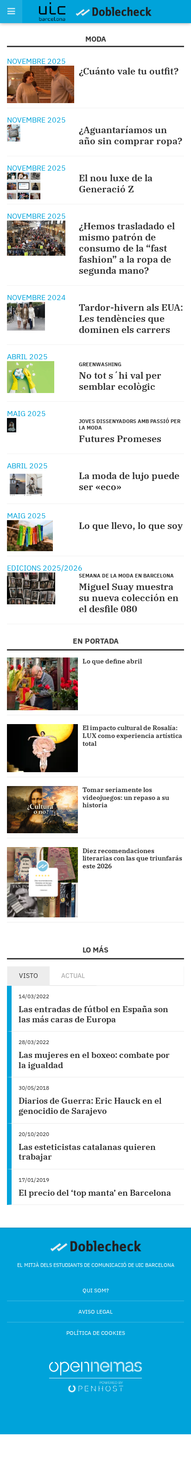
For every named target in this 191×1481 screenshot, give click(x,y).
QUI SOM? (96, 1290)
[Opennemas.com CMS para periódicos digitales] (95, 1376)
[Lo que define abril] (42, 684)
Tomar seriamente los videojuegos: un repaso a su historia (126, 798)
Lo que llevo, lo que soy (131, 525)
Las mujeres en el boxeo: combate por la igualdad (94, 1060)
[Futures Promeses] (11, 425)
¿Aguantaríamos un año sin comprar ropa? (130, 135)
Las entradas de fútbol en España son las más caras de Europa (93, 1014)
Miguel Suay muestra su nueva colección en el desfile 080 (128, 597)
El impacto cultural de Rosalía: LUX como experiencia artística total (132, 736)
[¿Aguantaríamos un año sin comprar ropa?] (13, 132)
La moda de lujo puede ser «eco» (129, 481)
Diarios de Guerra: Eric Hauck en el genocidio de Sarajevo (90, 1105)
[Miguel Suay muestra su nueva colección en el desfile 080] (31, 588)
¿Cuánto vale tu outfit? (128, 71)
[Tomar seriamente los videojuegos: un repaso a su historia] (42, 809)
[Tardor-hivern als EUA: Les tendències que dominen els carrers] (26, 316)
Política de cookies (95, 1332)
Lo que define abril (112, 661)
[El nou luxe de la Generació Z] (23, 185)
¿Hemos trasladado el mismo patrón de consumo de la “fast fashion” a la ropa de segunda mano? (127, 248)
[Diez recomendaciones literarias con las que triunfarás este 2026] (42, 882)
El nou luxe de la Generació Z (116, 183)
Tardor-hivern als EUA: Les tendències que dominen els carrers (131, 318)
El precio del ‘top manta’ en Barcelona (95, 1192)
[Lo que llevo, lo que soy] (30, 536)
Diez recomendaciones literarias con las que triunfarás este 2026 (132, 859)
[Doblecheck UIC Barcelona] (57, 11)
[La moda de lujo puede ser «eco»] (26, 484)
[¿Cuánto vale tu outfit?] (40, 84)
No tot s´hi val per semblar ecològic (120, 381)
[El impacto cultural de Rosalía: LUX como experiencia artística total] (42, 748)
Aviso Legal (95, 1311)
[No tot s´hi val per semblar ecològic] (30, 377)
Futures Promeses (120, 438)
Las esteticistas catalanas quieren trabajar (87, 1152)
